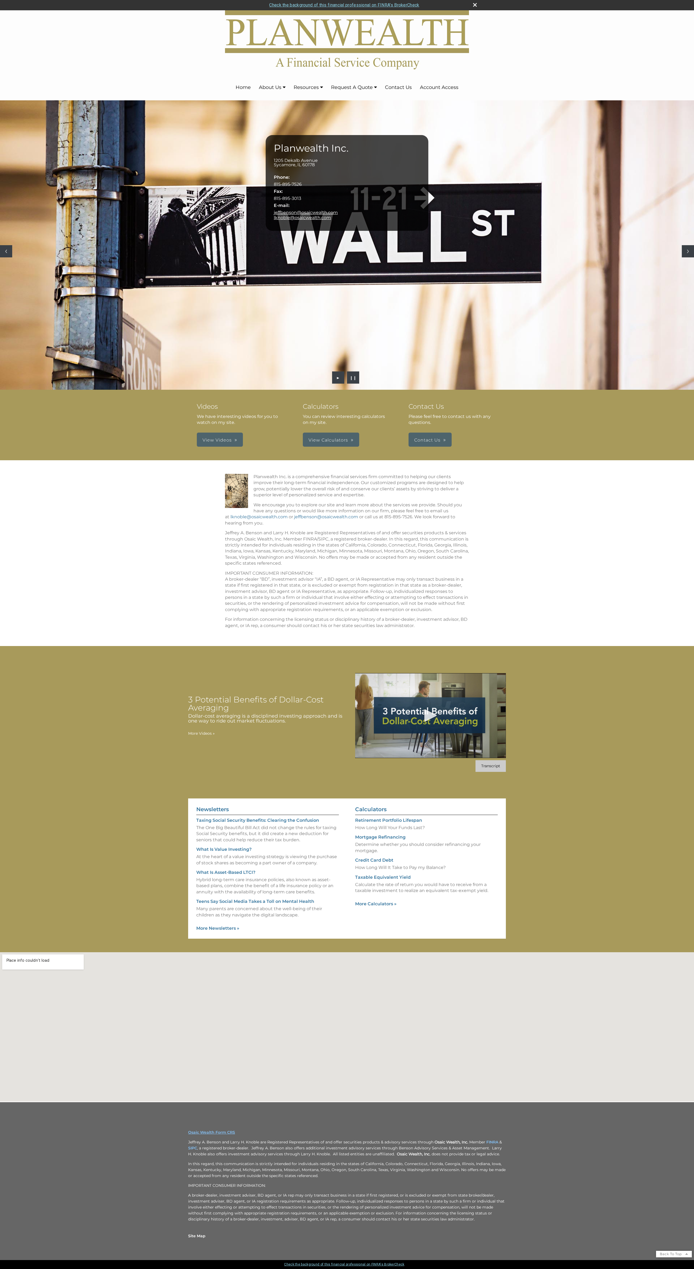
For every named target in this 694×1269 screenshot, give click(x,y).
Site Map (196, 1235)
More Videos (201, 733)
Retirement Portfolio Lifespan (388, 820)
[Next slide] (688, 251)
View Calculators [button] (328, 440)
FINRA (492, 1142)
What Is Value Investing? (224, 849)
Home (243, 87)
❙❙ (353, 377)
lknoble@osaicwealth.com (302, 217)
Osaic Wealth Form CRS (211, 1132)
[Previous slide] (6, 251)
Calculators (371, 809)
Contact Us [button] (427, 440)
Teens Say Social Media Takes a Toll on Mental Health (255, 901)
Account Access (439, 87)
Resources (306, 87)
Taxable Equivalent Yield (383, 877)
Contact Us (398, 87)
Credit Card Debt (374, 860)
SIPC (192, 1148)
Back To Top (671, 1254)
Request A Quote (352, 87)
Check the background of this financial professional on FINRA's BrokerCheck (344, 5)
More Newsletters (217, 928)
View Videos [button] (217, 440)
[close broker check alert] (475, 5)
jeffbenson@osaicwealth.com (306, 212)
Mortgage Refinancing (380, 837)
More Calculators (376, 903)
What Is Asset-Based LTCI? (225, 872)
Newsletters (212, 809)
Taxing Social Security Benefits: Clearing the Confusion (257, 820)
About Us (270, 87)
